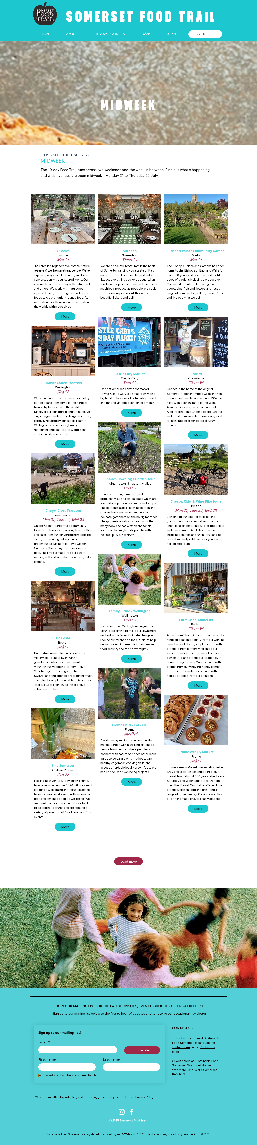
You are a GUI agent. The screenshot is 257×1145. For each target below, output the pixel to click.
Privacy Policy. (144, 1097)
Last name (111, 1059)
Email (44, 1042)
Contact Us (207, 1047)
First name (47, 1059)
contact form (181, 1047)
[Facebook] (132, 1112)
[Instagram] (122, 1112)
